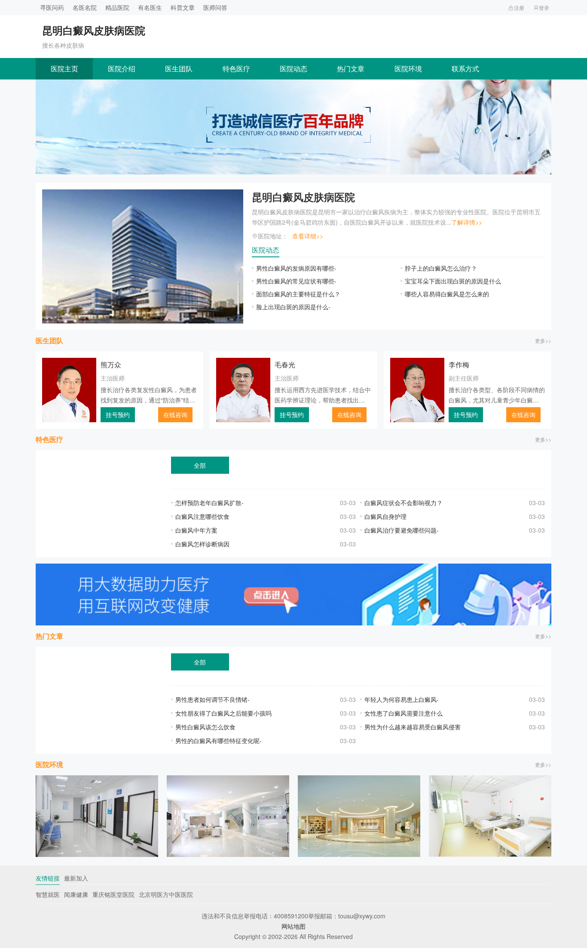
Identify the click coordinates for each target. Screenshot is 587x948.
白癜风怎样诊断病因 (202, 544)
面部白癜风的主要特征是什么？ (298, 294)
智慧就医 (48, 894)
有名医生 (150, 7)
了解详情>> (466, 222)
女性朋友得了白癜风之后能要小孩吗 (223, 713)
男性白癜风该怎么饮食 (205, 726)
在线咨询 (175, 414)
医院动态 (293, 68)
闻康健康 (76, 894)
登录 (544, 7)
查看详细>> (307, 236)
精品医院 (117, 7)
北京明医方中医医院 (166, 894)
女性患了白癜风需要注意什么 (403, 713)
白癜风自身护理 (385, 516)
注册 (519, 7)
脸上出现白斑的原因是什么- (293, 306)
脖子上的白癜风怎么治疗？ (441, 268)
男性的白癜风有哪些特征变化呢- (218, 740)
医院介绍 (121, 68)
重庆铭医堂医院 (113, 894)
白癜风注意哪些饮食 (202, 516)
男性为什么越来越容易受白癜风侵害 (412, 726)
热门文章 (350, 68)
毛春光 (285, 364)
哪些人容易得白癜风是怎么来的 (447, 294)
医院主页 (64, 68)
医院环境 (408, 68)
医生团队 (179, 68)
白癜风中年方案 (196, 530)
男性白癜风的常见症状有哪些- (296, 281)
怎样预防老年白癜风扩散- (209, 502)
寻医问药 (52, 7)
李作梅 (459, 364)
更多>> (543, 340)
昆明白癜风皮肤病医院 (303, 196)
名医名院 (85, 7)
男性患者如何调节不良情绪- (212, 699)
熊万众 (111, 364)
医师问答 (215, 7)
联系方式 (465, 68)
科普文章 (183, 7)
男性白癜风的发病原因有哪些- (296, 268)
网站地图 (293, 926)
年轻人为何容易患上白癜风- (401, 699)
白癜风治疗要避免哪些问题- (401, 530)
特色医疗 (236, 68)
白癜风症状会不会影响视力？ (403, 502)
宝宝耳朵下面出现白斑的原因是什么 (453, 281)
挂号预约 (118, 414)
